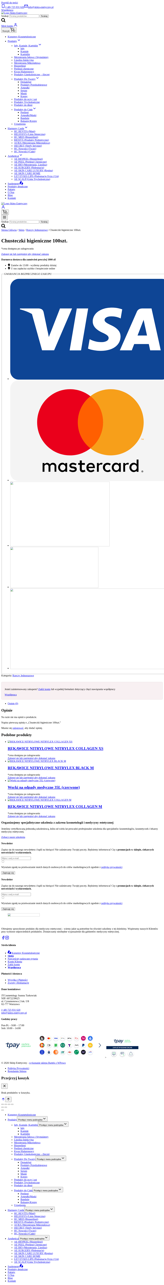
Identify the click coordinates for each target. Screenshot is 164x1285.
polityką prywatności (111, 867)
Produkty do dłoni (23, 105)
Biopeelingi (20, 65)
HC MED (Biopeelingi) (26, 137)
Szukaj (44, 16)
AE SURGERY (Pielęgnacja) (29, 167)
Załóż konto (44, 689)
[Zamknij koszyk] (4, 1086)
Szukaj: (5, 16)
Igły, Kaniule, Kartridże (26, 1125)
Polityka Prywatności (18, 1068)
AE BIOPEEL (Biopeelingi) (28, 159)
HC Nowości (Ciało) (24, 151)
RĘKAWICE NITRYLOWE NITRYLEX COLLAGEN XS (55, 748)
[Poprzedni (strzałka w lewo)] (2, 1107)
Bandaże (24, 118)
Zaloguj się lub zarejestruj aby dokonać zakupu (25, 254)
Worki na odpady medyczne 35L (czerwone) (44, 787)
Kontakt (12, 198)
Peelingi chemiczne (24, 68)
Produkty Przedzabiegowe (33, 84)
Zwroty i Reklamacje (18, 982)
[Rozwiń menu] (4, 217)
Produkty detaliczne (18, 186)
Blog (10, 195)
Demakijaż (25, 82)
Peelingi (24, 112)
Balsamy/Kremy (28, 121)
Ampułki (24, 87)
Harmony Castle (16, 1210)
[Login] (3, 208)
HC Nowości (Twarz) (25, 148)
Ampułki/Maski (28, 115)
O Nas (11, 192)
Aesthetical (13, 1238)
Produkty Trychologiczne (27, 102)
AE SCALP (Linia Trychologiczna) (32, 179)
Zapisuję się (8, 873)
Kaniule (24, 51)
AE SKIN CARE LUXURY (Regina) (33, 170)
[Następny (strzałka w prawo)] (5, 1107)
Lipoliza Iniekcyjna (24, 60)
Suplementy (14, 183)
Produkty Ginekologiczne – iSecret (31, 74)
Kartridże (25, 54)
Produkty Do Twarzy (25, 1159)
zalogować (17, 728)
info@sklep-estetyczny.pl (14, 1012)
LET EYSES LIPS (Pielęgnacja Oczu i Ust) (36, 176)
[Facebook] (3, 938)
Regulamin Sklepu (17, 1071)
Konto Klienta (15, 961)
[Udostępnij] (9, 1104)
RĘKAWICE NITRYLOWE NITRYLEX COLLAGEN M (55, 806)
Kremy (24, 96)
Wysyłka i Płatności (18, 980)
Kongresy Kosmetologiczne (22, 36)
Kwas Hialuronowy (24, 71)
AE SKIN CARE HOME (27, 173)
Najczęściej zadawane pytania (23, 958)
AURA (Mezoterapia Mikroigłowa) (32, 143)
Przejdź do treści (9, 2)
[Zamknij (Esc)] (12, 1104)
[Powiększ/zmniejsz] (2, 1104)
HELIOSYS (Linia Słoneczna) (29, 134)
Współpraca (7, 10)
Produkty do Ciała (23, 1190)
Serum (23, 90)
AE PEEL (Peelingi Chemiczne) (30, 161)
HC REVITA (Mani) (24, 131)
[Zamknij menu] (2, 1110)
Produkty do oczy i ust (25, 99)
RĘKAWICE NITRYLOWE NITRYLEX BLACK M (51, 768)
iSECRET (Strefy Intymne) (28, 145)
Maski (23, 93)
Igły (22, 48)
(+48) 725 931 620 (10, 1010)
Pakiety (11, 189)
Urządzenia (20, 124)
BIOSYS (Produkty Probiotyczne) (31, 140)
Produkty (12, 1119)
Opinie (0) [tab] (13, 703)
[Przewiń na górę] (3, 1100)
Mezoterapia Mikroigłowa (27, 63)
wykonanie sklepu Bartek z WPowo (47, 1063)
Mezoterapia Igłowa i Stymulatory (31, 57)
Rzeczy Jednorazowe (23, 675)
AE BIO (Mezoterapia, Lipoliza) (30, 164)
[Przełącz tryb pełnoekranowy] (5, 1104)
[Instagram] (7, 938)
